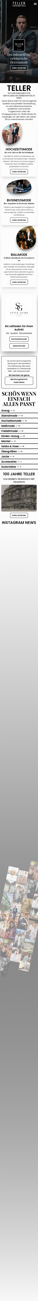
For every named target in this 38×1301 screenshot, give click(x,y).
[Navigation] (35, 4)
